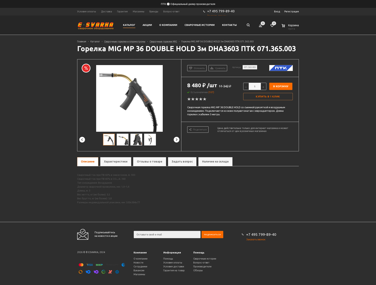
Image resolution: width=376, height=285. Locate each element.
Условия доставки (173, 266)
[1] (189, 99)
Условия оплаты (172, 262)
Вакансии (139, 270)
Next (176, 139)
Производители (202, 266)
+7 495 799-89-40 (221, 11)
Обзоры (198, 270)
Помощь (198, 252)
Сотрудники (140, 266)
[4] (201, 99)
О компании (140, 258)
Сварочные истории (204, 258)
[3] (197, 99)
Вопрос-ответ (201, 262)
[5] (205, 99)
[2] (193, 99)
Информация (172, 252)
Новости (138, 262)
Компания (140, 252)
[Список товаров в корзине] (290, 28)
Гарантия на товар (174, 270)
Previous (82, 139)
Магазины (139, 274)
